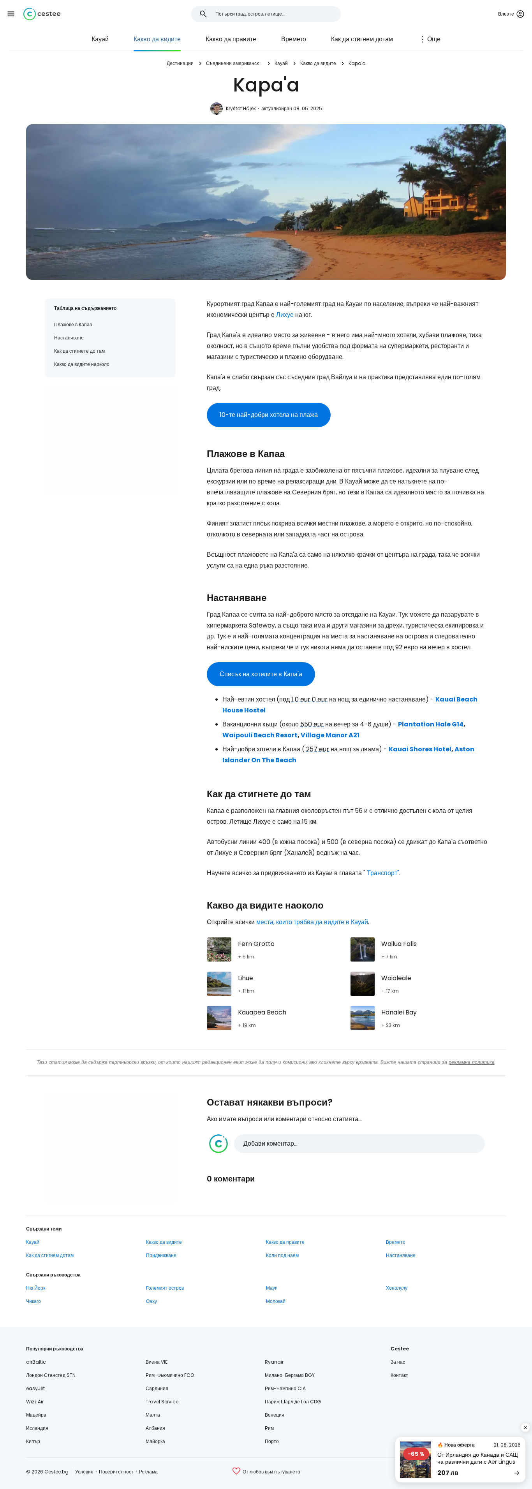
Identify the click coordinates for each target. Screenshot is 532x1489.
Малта (153, 1415)
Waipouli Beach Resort (260, 735)
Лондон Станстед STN (51, 1375)
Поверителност (116, 1471)
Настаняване (69, 337)
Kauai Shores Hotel (420, 749)
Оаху (151, 1301)
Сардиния (157, 1388)
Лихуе (285, 314)
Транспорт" (383, 872)
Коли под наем (282, 1255)
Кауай (100, 39)
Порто (272, 1441)
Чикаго (33, 1301)
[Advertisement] (110, 441)
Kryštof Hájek (241, 108)
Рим (269, 1428)
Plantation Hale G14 (430, 724)
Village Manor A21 (330, 735)
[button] (11, 14)
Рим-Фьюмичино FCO (170, 1375)
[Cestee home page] (41, 14)
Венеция (274, 1415)
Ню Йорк (35, 1288)
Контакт (399, 1375)
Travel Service (162, 1401)
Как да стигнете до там (79, 351)
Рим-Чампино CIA (285, 1388)
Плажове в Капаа (73, 324)
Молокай (275, 1301)
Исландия (37, 1428)
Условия (84, 1471)
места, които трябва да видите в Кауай (312, 922)
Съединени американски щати (234, 63)
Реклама (148, 1471)
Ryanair (274, 1362)
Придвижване (161, 1255)
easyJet (35, 1388)
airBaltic (36, 1362)
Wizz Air (35, 1401)
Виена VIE (156, 1362)
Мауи (272, 1288)
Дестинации (180, 63)
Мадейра (36, 1415)
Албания (155, 1428)
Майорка (155, 1441)
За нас (398, 1362)
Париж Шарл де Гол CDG (293, 1401)
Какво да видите (157, 39)
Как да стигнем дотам (362, 39)
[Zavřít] (525, 1427)
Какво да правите (231, 39)
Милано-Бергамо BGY (290, 1375)
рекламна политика (472, 1062)
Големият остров (165, 1288)
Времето (293, 39)
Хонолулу (396, 1288)
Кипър (33, 1441)
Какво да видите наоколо (81, 364)
